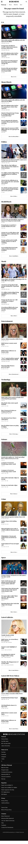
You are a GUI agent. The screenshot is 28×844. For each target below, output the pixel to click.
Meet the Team (4, 767)
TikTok (2, 759)
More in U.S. (13, 76)
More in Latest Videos (13, 728)
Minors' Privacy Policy (6, 809)
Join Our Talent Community (7, 820)
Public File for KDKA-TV (7, 785)
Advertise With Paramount (7, 818)
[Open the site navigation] (5, 1)
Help (2, 822)
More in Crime (14, 552)
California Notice (5, 802)
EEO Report (4, 794)
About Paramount (5, 816)
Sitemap (3, 778)
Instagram (3, 756)
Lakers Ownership (5, 745)
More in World (14, 315)
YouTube (3, 752)
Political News (4, 739)
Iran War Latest (4, 741)
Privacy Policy (4, 800)
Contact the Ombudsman (7, 827)
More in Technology (14, 434)
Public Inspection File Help (7, 789)
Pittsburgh (3, 4)
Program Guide (4, 769)
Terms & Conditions (6, 776)
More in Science (13, 493)
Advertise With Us (5, 774)
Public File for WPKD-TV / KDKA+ (9, 787)
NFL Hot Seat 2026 (5, 743)
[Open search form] (26, 1)
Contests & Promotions (6, 772)
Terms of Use (4, 807)
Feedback (3, 825)
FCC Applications (5, 792)
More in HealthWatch (13, 256)
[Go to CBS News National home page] (14, 1)
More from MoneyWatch (14, 136)
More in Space (14, 612)
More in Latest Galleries (13, 670)
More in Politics (13, 196)
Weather (16, 4)
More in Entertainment (13, 374)
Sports (21, 4)
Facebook (3, 754)
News (10, 4)
